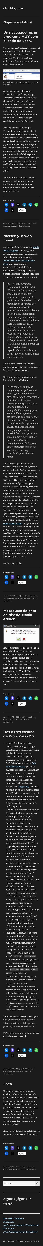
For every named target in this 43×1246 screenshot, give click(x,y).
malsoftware (8, 719)
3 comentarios (24, 226)
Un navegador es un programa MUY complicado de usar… (21, 36)
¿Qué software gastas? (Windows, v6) (21, 1225)
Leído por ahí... (32, 596)
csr (4, 223)
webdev (14, 226)
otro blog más (13, 8)
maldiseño (31, 717)
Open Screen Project (12, 523)
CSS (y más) (21, 223)
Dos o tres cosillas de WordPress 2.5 (19, 734)
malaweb (31, 1167)
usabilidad (32, 223)
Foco (7, 1084)
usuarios (6, 226)
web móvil (19, 598)
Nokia (16, 719)
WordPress (23, 1071)
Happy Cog (24, 786)
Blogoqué (20, 1069)
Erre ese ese (8, 1228)
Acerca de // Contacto (13, 1218)
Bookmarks (8, 1222)
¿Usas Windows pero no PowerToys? (20, 1232)
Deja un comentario (28, 1169)
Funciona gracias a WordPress (27, 1241)
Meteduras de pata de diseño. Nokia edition (19, 615)
